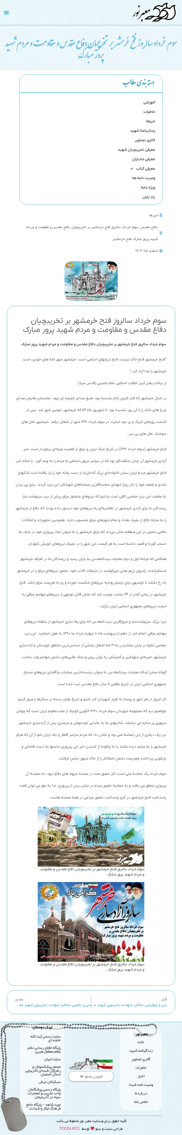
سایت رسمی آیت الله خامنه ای (45, 1038)
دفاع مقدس (149, 227)
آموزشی (149, 102)
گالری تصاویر (145, 140)
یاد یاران (148, 197)
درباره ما (141, 1093)
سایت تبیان (52, 1059)
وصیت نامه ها (143, 178)
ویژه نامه (148, 187)
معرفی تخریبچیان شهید (136, 149)
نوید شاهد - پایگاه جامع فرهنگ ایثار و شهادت (43, 1106)
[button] (6, 12)
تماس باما (141, 1101)
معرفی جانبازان (143, 159)
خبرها (150, 121)
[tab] (90, 84)
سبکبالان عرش (50, 1082)
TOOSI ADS (69, 1128)
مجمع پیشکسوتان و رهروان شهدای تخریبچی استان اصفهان (43, 1070)
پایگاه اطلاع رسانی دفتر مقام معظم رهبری (44, 1049)
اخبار (141, 1076)
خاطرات (149, 112)
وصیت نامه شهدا (141, 1084)
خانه (141, 1042)
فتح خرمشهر (122, 239)
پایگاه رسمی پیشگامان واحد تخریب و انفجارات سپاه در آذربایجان (44, 1093)
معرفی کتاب (145, 168)
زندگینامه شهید (142, 131)
